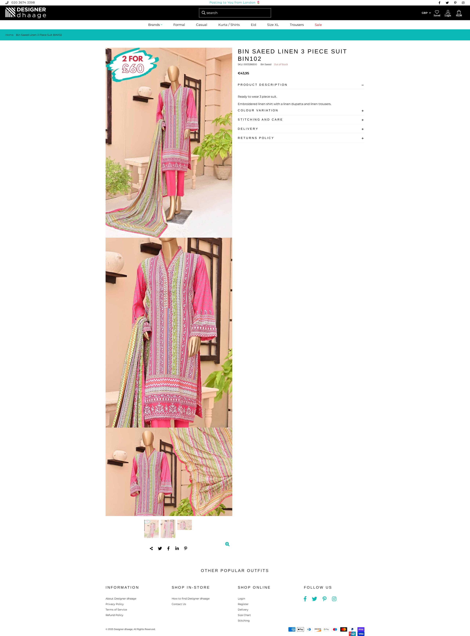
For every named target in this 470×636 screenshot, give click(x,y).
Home (9, 35)
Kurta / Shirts (229, 25)
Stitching (244, 620)
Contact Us (179, 604)
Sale (318, 25)
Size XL (273, 25)
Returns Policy (256, 137)
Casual (201, 25)
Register (243, 604)
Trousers (297, 25)
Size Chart (244, 615)
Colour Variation (258, 110)
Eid (253, 25)
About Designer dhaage (121, 598)
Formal (179, 25)
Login (241, 598)
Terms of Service (116, 609)
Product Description (263, 84)
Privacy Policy (115, 604)
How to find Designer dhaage (190, 598)
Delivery (248, 128)
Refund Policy (114, 615)
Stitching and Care (260, 119)
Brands (154, 25)
